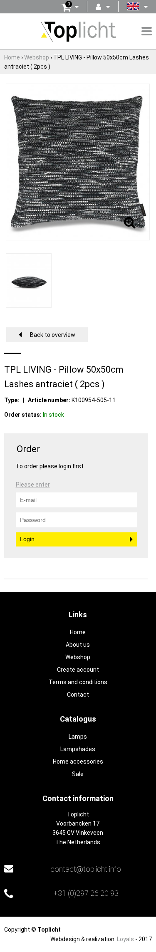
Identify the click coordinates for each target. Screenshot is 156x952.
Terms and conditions (78, 682)
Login (27, 539)
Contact (78, 694)
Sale (78, 774)
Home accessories (78, 761)
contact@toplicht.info (85, 869)
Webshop (77, 657)
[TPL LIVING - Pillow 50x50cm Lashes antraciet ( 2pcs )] (78, 161)
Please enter (33, 484)
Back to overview (52, 334)
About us (78, 644)
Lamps (78, 736)
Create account (78, 669)
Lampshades (77, 749)
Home (78, 632)
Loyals (125, 939)
